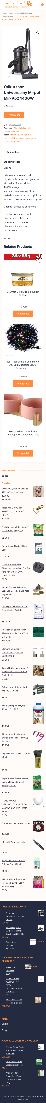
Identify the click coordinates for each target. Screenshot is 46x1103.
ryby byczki (31, 138)
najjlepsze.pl (37, 1096)
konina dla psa (16, 135)
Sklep (5, 1024)
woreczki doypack (12, 141)
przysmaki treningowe (14, 138)
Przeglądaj (14, 115)
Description (13, 152)
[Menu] (42, 4)
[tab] (23, 152)
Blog (4, 1030)
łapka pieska (30, 135)
